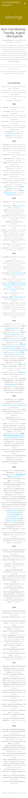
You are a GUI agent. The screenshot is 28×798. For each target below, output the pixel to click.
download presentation (19, 350)
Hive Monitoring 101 (15, 289)
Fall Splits (15, 222)
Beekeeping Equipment (11, 384)
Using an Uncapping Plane (12, 519)
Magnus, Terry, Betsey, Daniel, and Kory (14, 435)
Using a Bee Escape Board (12, 511)
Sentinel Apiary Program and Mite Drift (13, 405)
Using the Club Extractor (12, 521)
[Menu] (24, 3)
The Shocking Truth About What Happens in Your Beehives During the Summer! (14, 285)
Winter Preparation (17, 273)
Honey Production (15, 240)
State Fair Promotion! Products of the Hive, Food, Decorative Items (14, 346)
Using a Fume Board (13, 513)
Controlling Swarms (10, 133)
